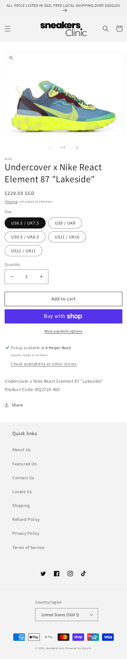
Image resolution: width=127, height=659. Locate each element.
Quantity (12, 264)
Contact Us (23, 477)
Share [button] (17, 405)
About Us (21, 449)
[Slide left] (50, 147)
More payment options (64, 331)
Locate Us (22, 491)
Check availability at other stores (43, 364)
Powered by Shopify (78, 648)
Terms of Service (28, 547)
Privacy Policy (25, 533)
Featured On (24, 464)
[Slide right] (77, 147)
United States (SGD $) (60, 614)
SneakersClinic (55, 648)
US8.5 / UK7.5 (25, 223)
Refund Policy (26, 519)
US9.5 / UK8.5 (25, 237)
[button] (7, 28)
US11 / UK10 (67, 237)
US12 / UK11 (23, 250)
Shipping (11, 202)
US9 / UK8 (65, 223)
